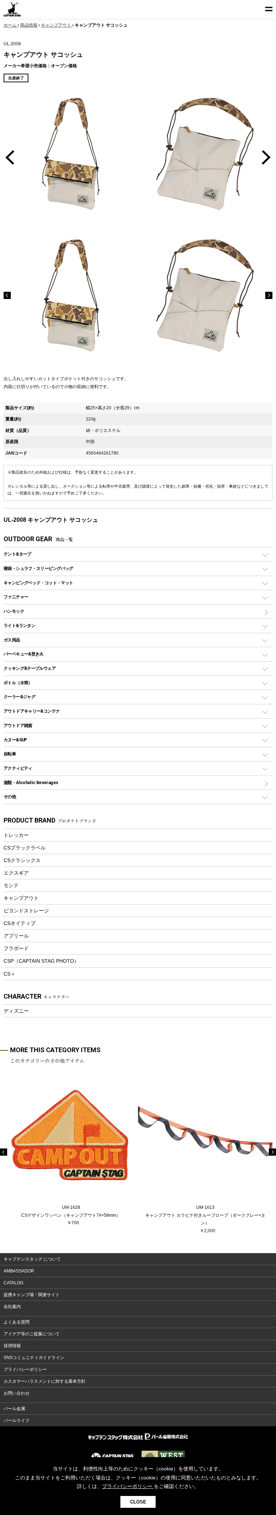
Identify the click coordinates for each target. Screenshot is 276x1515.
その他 (10, 796)
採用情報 (12, 1345)
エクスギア (16, 873)
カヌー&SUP (15, 739)
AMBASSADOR (19, 1271)
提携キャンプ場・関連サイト (32, 1294)
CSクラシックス (22, 860)
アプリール (16, 936)
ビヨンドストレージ (26, 910)
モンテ (11, 885)
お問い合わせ (16, 1393)
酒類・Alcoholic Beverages (31, 782)
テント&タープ (17, 554)
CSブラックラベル (25, 848)
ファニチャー (16, 596)
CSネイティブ (20, 923)
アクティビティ (18, 768)
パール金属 (14, 1408)
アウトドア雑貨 (18, 725)
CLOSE (138, 1502)
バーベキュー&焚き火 (23, 654)
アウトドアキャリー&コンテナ (32, 711)
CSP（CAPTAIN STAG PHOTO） (41, 961)
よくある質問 (16, 1322)
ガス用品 (12, 640)
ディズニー (16, 1011)
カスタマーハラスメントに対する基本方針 (45, 1381)
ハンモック (14, 611)
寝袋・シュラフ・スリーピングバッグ (38, 568)
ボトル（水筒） (18, 682)
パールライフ (16, 1420)
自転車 (10, 753)
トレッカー (16, 835)
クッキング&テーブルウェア (30, 668)
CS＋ (9, 974)
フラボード (16, 948)
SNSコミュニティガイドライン (34, 1357)
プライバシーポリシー (25, 1369)
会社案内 (12, 1306)
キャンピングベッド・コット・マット (38, 582)
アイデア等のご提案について (32, 1333)
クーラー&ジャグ (19, 696)
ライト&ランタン (19, 625)
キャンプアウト (21, 898)
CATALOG (13, 1282)
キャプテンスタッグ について (32, 1259)
